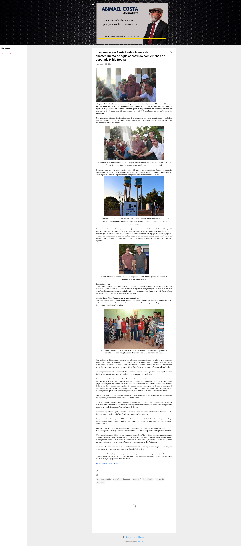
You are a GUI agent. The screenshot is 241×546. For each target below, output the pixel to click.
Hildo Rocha (148, 479)
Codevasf (137, 479)
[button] (171, 52)
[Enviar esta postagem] (97, 475)
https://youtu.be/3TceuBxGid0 (107, 463)
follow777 (140, 541)
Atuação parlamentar (122, 479)
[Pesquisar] (175, 5)
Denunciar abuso (8, 54)
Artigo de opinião (104, 479)
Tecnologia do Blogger (135, 537)
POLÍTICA (101, 483)
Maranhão (160, 479)
